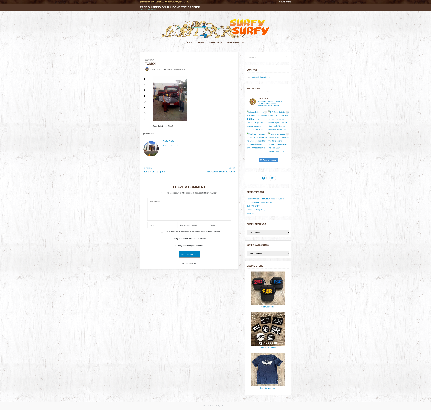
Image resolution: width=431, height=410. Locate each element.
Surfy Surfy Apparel (268, 388)
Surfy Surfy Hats (267, 307)
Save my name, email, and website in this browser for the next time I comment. (193, 232)
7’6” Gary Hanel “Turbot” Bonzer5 (260, 202)
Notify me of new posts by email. (190, 246)
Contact (201, 42)
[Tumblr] (144, 96)
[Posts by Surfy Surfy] (147, 69)
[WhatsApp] (144, 113)
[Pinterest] (144, 90)
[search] (243, 42)
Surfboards (215, 42)
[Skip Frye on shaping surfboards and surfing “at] (257, 142)
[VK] (144, 107)
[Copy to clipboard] (144, 119)
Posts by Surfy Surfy (170, 146)
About (190, 42)
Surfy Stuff (149, 60)
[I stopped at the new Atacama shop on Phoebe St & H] (257, 120)
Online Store (285, 2)
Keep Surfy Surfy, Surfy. (256, 210)
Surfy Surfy (156, 69)
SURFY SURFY (253, 206)
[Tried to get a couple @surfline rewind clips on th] (278, 142)
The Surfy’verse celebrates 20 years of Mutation (265, 199)
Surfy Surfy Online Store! (163, 126)
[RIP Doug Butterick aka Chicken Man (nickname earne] (278, 120)
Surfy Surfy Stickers (268, 347)
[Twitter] (144, 84)
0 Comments (180, 69)
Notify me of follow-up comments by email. (190, 239)
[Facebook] (144, 79)
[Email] (144, 102)
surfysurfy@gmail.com (178, 2)
